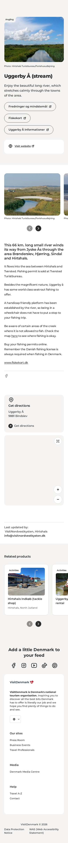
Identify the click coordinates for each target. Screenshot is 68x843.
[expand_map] (58, 441)
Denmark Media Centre (25, 771)
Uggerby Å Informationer (27, 129)
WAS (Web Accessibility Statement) (44, 831)
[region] (34, 470)
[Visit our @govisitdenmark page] (44, 665)
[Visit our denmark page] (13, 665)
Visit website (23, 146)
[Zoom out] (58, 499)
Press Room (17, 740)
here (14, 336)
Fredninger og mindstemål (28, 106)
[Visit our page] (24, 665)
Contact (15, 798)
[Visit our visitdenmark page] (34, 665)
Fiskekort (15, 118)
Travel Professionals (22, 750)
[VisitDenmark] (22, 682)
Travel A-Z (16, 793)
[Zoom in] (58, 489)
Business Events (20, 745)
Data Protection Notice (14, 831)
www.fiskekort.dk (16, 362)
